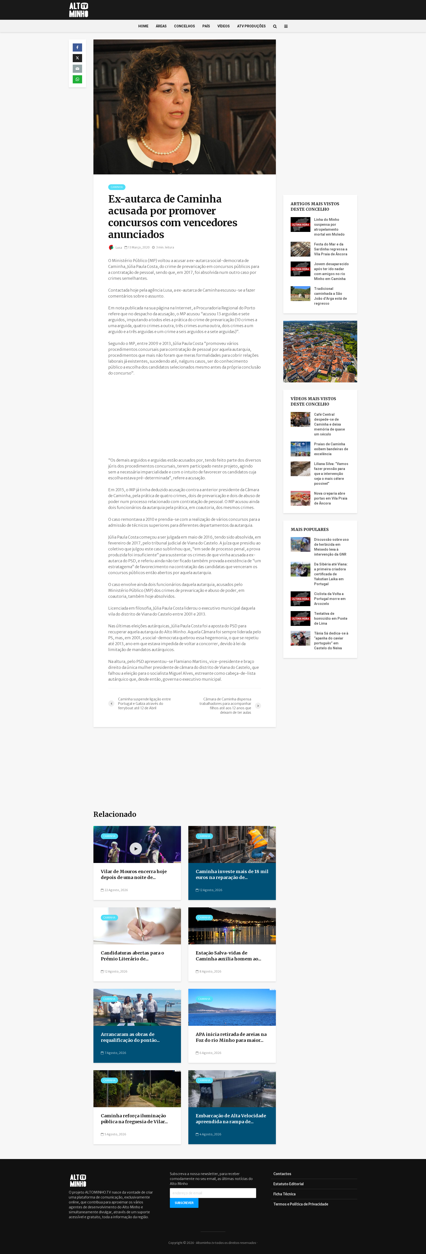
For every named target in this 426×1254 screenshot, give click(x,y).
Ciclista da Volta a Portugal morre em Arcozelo (330, 599)
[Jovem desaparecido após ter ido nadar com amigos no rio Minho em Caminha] (300, 268)
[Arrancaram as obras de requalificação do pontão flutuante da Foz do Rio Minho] (137, 1007)
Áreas (161, 26)
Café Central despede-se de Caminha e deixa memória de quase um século (329, 424)
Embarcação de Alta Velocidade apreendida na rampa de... (231, 1119)
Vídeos (223, 26)
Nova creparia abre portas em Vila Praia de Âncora (330, 498)
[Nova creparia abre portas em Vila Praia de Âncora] (300, 498)
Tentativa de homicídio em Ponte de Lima (330, 618)
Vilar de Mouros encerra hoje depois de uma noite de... (134, 874)
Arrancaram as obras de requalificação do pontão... (130, 1037)
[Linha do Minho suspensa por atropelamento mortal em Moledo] (300, 224)
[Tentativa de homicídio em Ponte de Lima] (300, 618)
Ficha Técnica (284, 1194)
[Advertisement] (184, 416)
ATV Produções (251, 26)
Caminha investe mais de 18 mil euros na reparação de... (232, 874)
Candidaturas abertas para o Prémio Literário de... (132, 956)
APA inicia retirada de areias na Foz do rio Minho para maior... (231, 1037)
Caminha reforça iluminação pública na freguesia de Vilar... (134, 1119)
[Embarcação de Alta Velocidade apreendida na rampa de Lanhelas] (232, 1088)
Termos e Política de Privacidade (300, 1204)
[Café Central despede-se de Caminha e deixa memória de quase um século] (300, 419)
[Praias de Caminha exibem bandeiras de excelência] (300, 448)
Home (143, 26)
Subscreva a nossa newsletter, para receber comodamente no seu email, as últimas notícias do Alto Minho (211, 1179)
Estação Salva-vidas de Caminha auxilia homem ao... (228, 956)
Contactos (282, 1174)
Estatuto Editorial (288, 1184)
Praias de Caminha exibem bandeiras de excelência (331, 449)
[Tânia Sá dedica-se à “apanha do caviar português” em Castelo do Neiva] (300, 638)
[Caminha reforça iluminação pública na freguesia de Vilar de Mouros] (137, 1088)
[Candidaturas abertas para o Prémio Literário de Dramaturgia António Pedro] (137, 925)
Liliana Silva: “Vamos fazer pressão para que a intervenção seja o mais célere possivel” (331, 474)
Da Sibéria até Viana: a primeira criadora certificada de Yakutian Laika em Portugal (331, 574)
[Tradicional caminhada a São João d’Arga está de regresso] (300, 293)
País (206, 26)
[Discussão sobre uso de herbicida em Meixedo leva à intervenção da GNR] (300, 544)
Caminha (117, 187)
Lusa (118, 247)
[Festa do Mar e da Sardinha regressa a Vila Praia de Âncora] (300, 249)
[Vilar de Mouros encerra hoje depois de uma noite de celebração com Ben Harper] (137, 844)
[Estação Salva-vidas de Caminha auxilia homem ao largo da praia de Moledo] (232, 925)
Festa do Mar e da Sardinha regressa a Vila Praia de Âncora (330, 249)
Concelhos (184, 26)
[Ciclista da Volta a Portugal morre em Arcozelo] (300, 598)
